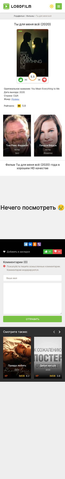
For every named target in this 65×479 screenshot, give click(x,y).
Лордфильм (19, 16)
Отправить (32, 319)
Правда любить (17, 365)
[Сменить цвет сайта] (51, 6)
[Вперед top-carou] (59, 110)
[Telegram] (26, 244)
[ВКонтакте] (30, 244)
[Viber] (39, 244)
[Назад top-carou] (54, 110)
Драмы (15, 99)
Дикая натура (48, 365)
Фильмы (30, 16)
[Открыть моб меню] (59, 6)
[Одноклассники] (35, 244)
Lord (21, 6)
